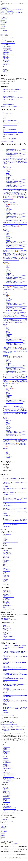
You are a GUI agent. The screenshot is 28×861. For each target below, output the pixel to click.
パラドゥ (5, 538)
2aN (4, 544)
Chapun (4, 535)
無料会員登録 (15, 844)
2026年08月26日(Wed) (5, 618)
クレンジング (6, 640)
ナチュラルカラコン (8, 554)
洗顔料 (4, 634)
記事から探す (6, 58)
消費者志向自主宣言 (8, 768)
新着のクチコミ (6, 791)
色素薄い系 (5, 579)
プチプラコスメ (6, 584)
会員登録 (3, 819)
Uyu (4, 536)
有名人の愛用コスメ (8, 605)
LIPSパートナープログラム (9, 775)
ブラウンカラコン (7, 552)
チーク (4, 637)
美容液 (4, 625)
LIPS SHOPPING (7, 46)
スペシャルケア (6, 626)
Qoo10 (4, 558)
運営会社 (5, 69)
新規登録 (5, 30)
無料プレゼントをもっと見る (7, 715)
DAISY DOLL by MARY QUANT (10, 542)
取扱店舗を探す (6, 60)
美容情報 (5, 799)
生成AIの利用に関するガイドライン (11, 778)
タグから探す (6, 56)
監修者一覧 (5, 787)
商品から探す (6, 52)
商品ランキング (6, 792)
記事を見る (3, 529)
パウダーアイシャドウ (8, 630)
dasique (4, 543)
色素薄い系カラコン (8, 560)
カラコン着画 (6, 557)
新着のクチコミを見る (8, 54)
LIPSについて (6, 70)
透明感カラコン (6, 568)
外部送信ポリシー (7, 766)
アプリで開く (4, 7)
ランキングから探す (8, 50)
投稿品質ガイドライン (8, 777)
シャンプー (5, 633)
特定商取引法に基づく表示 (9, 807)
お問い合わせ (6, 71)
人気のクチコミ (6, 789)
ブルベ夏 (5, 561)
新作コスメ (5, 582)
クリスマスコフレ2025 (8, 609)
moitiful (4, 540)
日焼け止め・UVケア (8, 636)
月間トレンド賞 (6, 64)
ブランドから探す (7, 49)
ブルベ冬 (5, 577)
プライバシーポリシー (8, 765)
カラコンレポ (6, 550)
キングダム (5, 539)
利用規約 (5, 764)
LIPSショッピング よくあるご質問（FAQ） (13, 810)
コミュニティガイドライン (9, 774)
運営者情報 (5, 758)
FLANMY (5, 545)
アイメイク (5, 573)
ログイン (5, 32)
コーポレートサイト (8, 761)
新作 (4, 565)
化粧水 (4, 629)
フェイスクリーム (7, 628)
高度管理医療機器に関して (9, 809)
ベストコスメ (6, 63)
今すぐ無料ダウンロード (6, 844)
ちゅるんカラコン (7, 567)
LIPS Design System (7, 779)
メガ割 (4, 572)
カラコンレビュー (7, 553)
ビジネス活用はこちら (8, 781)
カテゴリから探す (7, 48)
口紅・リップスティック (9, 639)
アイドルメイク (6, 571)
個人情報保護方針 (7, 762)
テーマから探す (6, 57)
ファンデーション (7, 632)
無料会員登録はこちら (10, 43)
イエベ (4, 583)
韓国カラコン (6, 575)
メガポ (4, 564)
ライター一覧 (6, 788)
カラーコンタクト (7, 569)
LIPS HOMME (6, 802)
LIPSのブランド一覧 (8, 727)
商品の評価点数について (9, 773)
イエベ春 (5, 580)
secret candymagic (7, 534)
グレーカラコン (6, 556)
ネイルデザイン (6, 61)
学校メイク (5, 562)
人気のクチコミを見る (8, 53)
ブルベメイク (6, 576)
